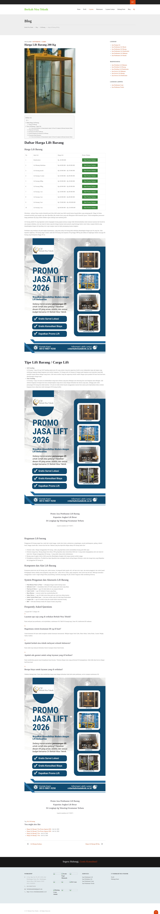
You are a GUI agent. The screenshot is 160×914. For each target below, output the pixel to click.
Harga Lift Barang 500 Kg (92, 844)
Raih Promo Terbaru (90, 160)
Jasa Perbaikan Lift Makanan (119, 65)
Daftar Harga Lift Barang (33, 122)
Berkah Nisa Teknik (36, 9)
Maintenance (99, 9)
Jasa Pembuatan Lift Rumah (119, 55)
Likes (44, 41)
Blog (129, 9)
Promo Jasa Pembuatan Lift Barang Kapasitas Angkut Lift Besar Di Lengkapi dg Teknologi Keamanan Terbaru (51, 128)
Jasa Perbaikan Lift (87, 879)
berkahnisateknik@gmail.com (34, 889)
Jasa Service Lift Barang (118, 73)
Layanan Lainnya (110, 9)
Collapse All (35, 611)
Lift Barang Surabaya (36, 844)
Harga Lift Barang (33, 124)
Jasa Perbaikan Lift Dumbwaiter (120, 69)
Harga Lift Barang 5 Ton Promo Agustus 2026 (39, 829)
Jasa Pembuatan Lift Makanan (119, 53)
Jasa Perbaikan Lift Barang (119, 67)
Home (78, 9)
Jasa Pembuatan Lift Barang (119, 49)
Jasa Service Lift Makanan (119, 71)
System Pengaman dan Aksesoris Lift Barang (38, 133)
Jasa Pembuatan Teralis (118, 87)
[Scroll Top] (156, 912)
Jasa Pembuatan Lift (87, 877)
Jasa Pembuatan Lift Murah (119, 47)
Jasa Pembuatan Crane (117, 85)
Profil (84, 9)
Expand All (28, 611)
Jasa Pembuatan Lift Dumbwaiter (120, 51)
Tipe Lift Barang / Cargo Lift (34, 126)
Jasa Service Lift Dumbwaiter (119, 75)
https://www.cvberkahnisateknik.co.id (36, 891)
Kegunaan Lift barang (34, 129)
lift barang (36, 41)
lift (28, 821)
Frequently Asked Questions (35, 135)
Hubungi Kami (121, 9)
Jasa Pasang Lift (116, 45)
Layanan (91, 9)
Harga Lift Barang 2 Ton (33, 833)
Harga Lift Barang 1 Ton (33, 835)
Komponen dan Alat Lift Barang (36, 131)
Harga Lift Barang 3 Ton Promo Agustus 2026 (39, 831)
